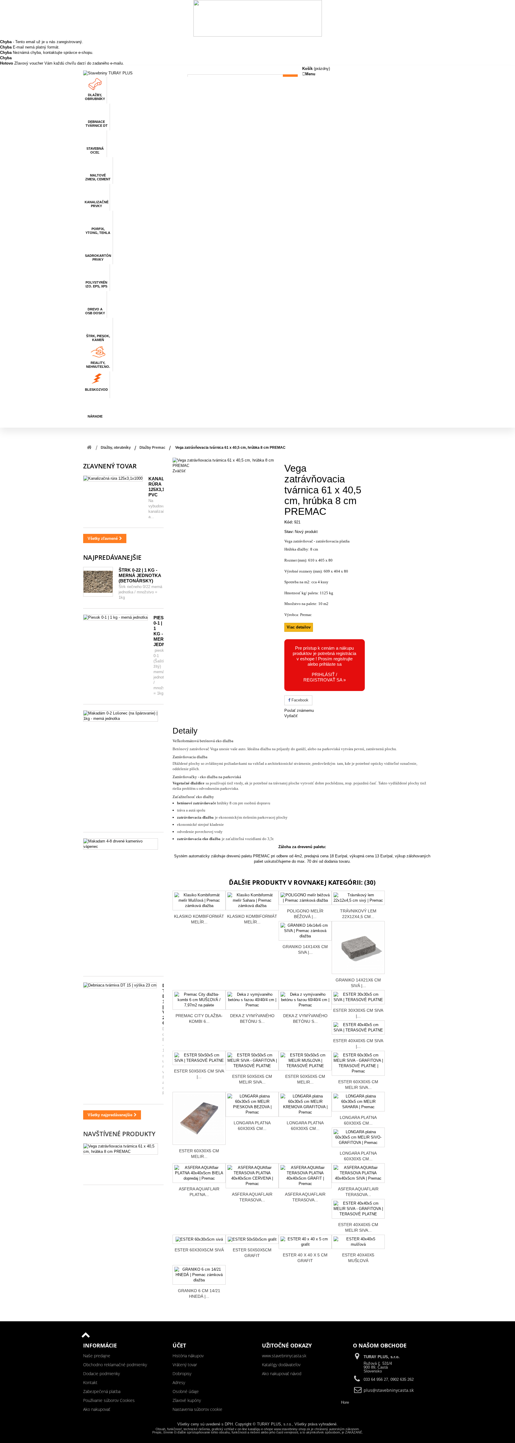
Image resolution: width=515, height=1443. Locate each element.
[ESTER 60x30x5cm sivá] (199, 1239)
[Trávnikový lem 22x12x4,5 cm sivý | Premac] (358, 898)
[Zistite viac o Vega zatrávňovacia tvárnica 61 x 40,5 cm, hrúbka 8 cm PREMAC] (120, 1149)
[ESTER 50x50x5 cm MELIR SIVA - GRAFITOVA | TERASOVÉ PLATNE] (252, 1060)
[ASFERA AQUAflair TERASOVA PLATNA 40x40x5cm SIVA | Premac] (358, 1173)
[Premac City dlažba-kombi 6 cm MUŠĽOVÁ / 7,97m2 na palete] (199, 1000)
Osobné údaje (186, 1391)
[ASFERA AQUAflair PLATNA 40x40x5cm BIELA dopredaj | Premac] (199, 1173)
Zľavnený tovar (109, 466)
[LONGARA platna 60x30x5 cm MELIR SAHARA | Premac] (358, 1101)
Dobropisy (182, 1373)
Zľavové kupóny (187, 1400)
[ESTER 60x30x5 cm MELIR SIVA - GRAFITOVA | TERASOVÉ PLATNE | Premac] (358, 1063)
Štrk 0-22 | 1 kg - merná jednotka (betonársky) (140, 575)
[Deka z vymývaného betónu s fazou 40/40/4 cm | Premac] (252, 1000)
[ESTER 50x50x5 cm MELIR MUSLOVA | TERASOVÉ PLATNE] (305, 1060)
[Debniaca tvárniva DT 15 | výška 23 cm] (120, 985)
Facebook (299, 700)
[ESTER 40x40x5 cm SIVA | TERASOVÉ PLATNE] (358, 1027)
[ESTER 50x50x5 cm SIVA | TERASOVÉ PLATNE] (199, 1058)
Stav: (289, 531)
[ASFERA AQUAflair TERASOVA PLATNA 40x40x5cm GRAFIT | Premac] (305, 1175)
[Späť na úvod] (89, 447)
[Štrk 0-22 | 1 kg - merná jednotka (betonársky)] (98, 582)
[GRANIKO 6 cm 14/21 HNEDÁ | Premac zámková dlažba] (199, 1275)
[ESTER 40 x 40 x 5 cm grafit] (305, 1242)
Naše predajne (96, 1355)
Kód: (288, 522)
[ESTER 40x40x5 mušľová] (358, 1242)
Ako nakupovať (96, 1409)
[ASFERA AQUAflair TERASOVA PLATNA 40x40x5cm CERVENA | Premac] (252, 1175)
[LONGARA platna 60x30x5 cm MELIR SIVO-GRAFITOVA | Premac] (358, 1137)
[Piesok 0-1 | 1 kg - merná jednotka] (115, 617)
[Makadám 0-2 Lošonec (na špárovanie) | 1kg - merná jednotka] (120, 716)
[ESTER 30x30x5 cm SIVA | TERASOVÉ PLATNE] (358, 997)
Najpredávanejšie (112, 557)
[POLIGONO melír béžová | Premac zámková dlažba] (305, 898)
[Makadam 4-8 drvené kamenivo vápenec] (120, 844)
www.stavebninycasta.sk (284, 1355)
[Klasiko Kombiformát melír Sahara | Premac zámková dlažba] (252, 900)
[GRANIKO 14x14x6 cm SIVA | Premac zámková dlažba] (305, 931)
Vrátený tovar (185, 1364)
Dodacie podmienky (101, 1373)
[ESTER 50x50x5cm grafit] (252, 1239)
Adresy (179, 1382)
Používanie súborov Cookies (109, 1400)
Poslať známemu (299, 710)
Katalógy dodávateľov (281, 1364)
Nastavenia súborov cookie (197, 1409)
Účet (179, 1345)
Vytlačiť (291, 716)
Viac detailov (299, 627)
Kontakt (90, 1382)
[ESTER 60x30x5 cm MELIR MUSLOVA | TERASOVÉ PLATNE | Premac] (199, 1118)
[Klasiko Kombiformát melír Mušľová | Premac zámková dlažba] (199, 900)
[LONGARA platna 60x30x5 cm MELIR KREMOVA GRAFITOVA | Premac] (305, 1104)
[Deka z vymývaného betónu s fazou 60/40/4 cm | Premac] (305, 1000)
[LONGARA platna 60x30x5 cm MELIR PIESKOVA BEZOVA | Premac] (252, 1104)
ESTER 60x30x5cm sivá (199, 1249)
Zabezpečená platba (101, 1391)
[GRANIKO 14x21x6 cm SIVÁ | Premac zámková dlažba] (358, 947)
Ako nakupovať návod (281, 1373)
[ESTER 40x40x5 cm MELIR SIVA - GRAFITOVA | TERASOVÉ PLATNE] (358, 1209)
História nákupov (188, 1355)
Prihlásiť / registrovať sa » (324, 677)
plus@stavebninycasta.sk (389, 1390)
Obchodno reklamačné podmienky (115, 1364)
